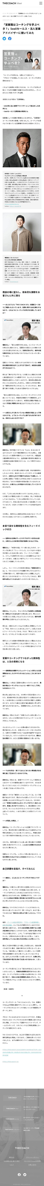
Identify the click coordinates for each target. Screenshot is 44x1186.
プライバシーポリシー (32, 1157)
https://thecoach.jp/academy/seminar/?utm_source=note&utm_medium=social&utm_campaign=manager (22, 1052)
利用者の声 (12, 13)
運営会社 (11, 1157)
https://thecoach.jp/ (11, 1061)
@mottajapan (14, 281)
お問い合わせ (32, 1165)
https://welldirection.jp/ (12, 204)
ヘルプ (12, 1165)
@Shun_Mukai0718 (15, 206)
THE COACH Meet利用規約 (32, 1161)
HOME (5, 13)
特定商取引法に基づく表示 (11, 1161)
